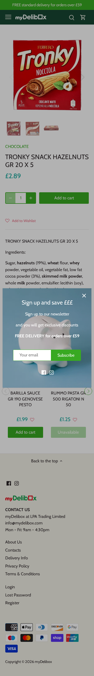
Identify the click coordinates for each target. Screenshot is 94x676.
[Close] (84, 295)
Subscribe (65, 355)
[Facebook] (44, 372)
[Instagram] (51, 372)
